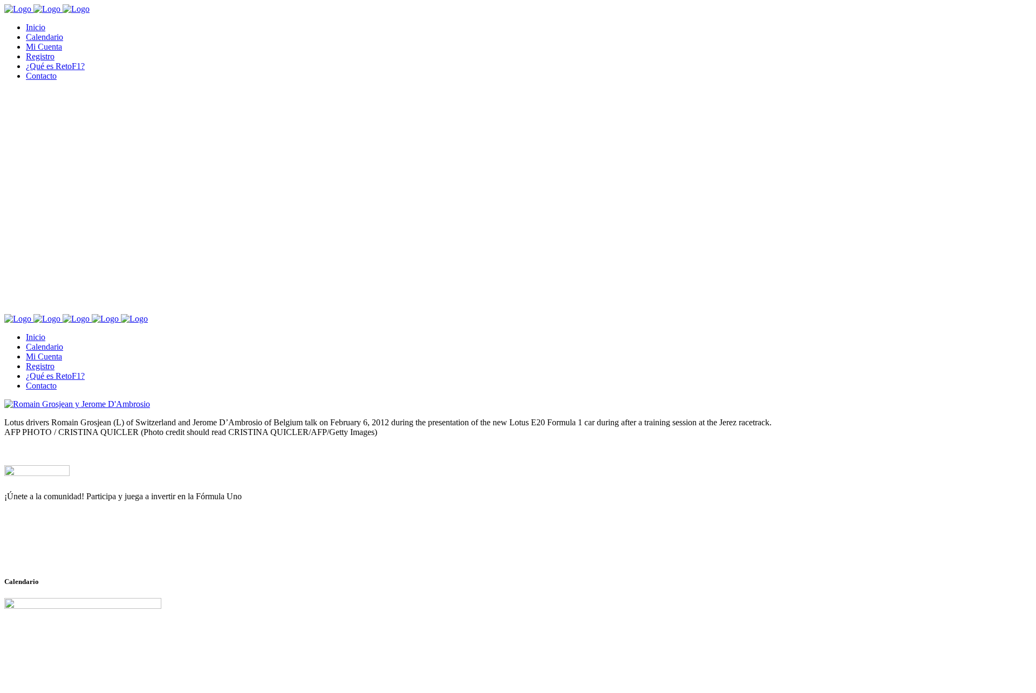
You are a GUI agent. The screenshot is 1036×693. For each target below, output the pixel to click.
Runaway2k (56, 549)
